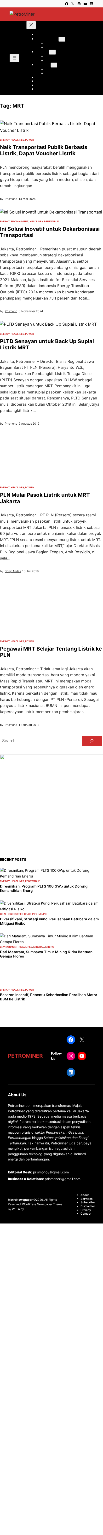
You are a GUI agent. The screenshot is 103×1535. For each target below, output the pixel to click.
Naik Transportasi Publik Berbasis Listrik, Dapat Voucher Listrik (43, 150)
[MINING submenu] (52, 52)
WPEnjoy (18, 1209)
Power (29, 139)
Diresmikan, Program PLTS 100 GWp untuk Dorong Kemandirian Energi (43, 888)
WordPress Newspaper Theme (42, 1204)
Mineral (38, 946)
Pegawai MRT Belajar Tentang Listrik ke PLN (51, 652)
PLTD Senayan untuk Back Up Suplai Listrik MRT (47, 344)
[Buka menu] (14, 58)
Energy (5, 139)
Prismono (11, 199)
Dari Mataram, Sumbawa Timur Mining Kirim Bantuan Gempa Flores (46, 954)
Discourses (15, 913)
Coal (3, 913)
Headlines (17, 139)
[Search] (92, 741)
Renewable (51, 221)
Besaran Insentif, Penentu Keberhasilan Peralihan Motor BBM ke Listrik (48, 997)
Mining (43, 913)
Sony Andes (13, 571)
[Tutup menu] (31, 25)
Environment (20, 221)
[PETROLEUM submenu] (61, 39)
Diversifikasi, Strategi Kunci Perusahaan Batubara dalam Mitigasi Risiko (49, 921)
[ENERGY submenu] (54, 65)
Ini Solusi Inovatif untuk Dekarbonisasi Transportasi (50, 232)
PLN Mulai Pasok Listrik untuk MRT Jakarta (45, 498)
